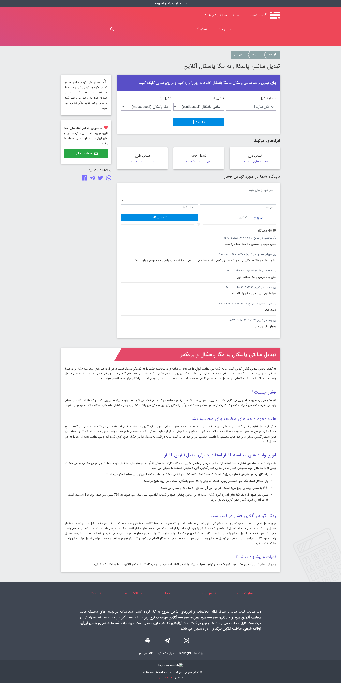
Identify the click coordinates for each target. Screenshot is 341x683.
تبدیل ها (256, 55)
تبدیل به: (165, 98)
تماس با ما (208, 593)
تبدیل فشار (239, 55)
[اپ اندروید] (147, 641)
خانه (234, 15)
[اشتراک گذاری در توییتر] (99, 179)
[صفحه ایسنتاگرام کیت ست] (186, 641)
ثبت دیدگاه (159, 217)
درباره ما (170, 593)
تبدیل (195, 122)
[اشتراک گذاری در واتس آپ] (107, 179)
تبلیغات (95, 593)
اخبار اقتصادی (166, 653)
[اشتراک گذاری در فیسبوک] (83, 179)
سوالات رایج (133, 593)
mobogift (185, 653)
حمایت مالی (83, 153)
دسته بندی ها (216, 15)
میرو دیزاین (165, 678)
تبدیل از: (218, 98)
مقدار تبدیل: (267, 98)
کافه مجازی (146, 653)
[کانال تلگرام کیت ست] (167, 641)
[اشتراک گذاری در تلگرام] (91, 179)
